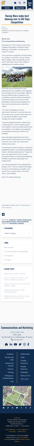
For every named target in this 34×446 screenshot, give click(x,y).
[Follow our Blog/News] (8, 408)
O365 (22, 357)
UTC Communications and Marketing (16, 251)
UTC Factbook (8, 256)
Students (21, 223)
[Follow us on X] (21, 408)
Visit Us (7, 8)
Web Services (22, 431)
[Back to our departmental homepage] (3, 408)
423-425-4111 (18, 339)
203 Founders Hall (17, 332)
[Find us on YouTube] (15, 345)
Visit (11, 381)
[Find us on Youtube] (17, 408)
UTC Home (7, 260)
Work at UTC (25, 376)
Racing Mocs (13, 223)
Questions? (17, 418)
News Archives (8, 247)
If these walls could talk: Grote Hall (14, 274)
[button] (19, 3)
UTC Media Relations (23, 205)
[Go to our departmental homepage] (6, 345)
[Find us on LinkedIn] (11, 345)
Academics (12, 219)
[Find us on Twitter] (20, 345)
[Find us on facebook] (28, 345)
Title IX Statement (10, 429)
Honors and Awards (23, 221)
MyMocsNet (25, 354)
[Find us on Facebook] (30, 408)
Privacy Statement (22, 429)
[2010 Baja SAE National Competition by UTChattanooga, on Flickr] (17, 77)
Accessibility (12, 431)
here (19, 177)
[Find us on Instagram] (24, 345)
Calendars (24, 372)
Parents (10, 369)
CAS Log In (25, 379)
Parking (10, 372)
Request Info (20, 8)
